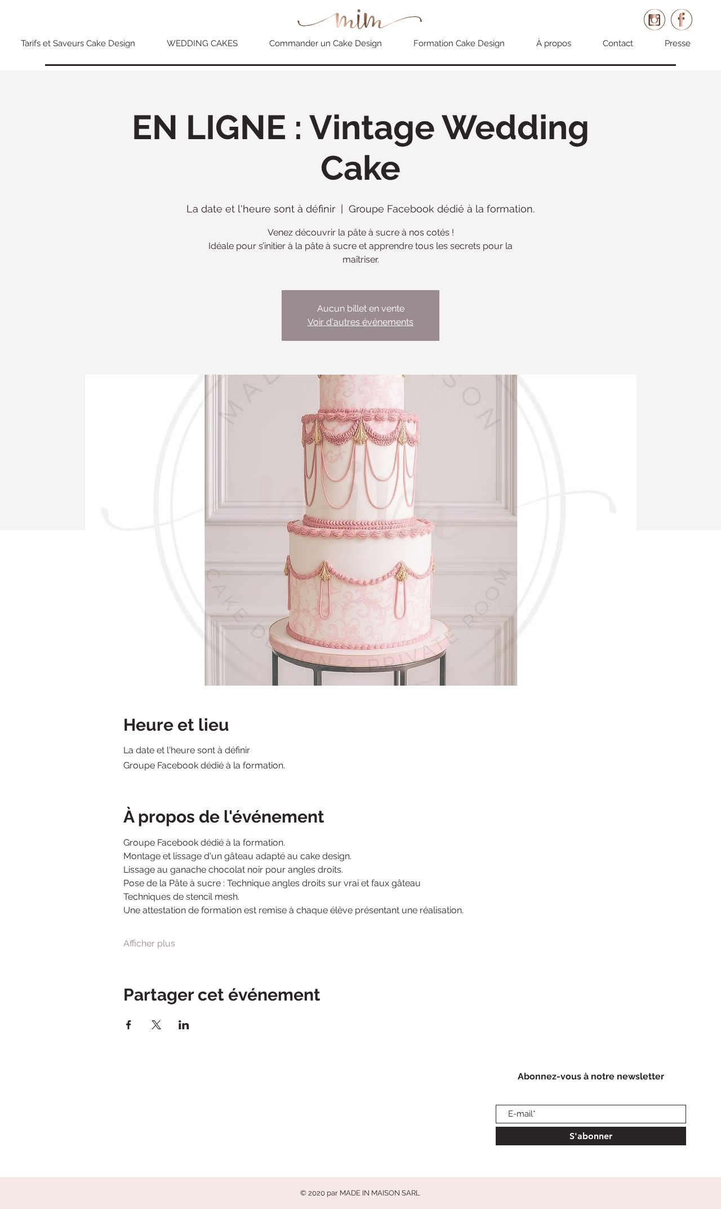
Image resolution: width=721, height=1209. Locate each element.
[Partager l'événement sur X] (156, 1024)
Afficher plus (149, 943)
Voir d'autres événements (360, 322)
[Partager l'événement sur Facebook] (128, 1024)
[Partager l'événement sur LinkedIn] (184, 1024)
